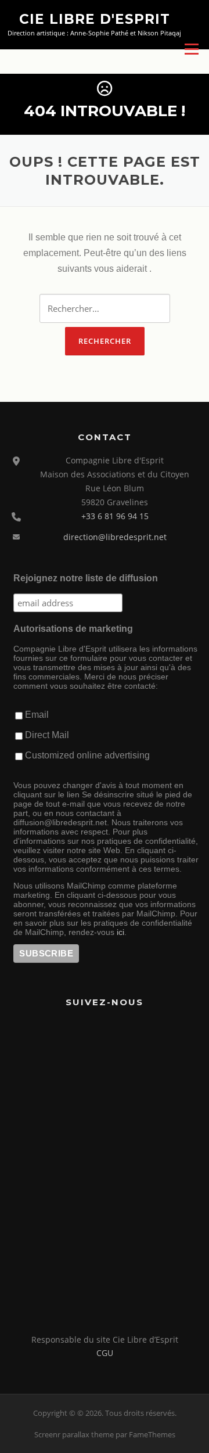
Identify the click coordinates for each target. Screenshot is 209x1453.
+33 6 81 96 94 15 (115, 516)
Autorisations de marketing (73, 629)
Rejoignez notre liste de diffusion (85, 578)
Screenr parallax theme (74, 1434)
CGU (104, 1352)
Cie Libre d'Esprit (94, 18)
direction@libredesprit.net (115, 536)
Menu (191, 49)
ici (120, 932)
